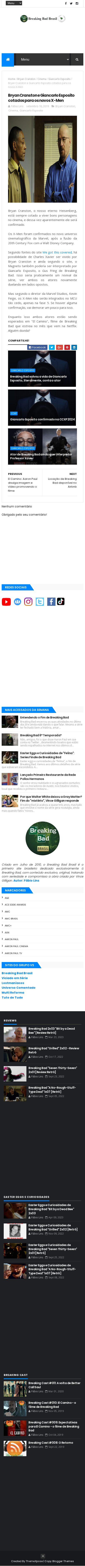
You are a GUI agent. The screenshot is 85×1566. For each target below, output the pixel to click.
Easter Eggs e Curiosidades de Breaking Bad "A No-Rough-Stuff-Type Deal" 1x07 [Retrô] (52, 1269)
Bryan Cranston (26, 79)
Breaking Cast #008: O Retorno (50, 1443)
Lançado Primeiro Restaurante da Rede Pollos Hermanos (48, 777)
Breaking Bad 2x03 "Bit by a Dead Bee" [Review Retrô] (51, 1031)
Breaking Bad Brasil (17, 973)
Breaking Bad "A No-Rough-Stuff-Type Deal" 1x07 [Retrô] (52, 1090)
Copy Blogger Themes (59, 1561)
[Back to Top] (43, 1556)
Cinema (42, 79)
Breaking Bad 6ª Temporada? (40, 735)
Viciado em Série (15, 978)
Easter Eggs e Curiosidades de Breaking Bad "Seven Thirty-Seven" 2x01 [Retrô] (52, 1249)
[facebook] (66, 3)
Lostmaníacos (13, 983)
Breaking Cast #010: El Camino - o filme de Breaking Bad (52, 1405)
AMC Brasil (11, 918)
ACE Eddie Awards (15, 904)
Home (11, 79)
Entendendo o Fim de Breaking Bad (44, 717)
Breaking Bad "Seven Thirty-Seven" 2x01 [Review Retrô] (52, 1070)
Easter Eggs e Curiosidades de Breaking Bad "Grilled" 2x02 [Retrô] (53, 1227)
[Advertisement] (42, 660)
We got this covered (57, 252)
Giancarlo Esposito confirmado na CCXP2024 (42, 419)
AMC (7, 911)
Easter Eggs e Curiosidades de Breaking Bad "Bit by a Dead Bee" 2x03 (51, 1209)
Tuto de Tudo (12, 997)
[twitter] (71, 3)
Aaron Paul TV (13, 953)
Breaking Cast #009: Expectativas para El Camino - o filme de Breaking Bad (53, 1426)
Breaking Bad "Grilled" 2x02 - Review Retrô (53, 1050)
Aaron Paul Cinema (16, 946)
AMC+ (8, 925)
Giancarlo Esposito (59, 79)
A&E (7, 898)
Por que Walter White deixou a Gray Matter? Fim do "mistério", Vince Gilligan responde (51, 799)
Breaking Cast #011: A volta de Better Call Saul (54, 1385)
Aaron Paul (12, 939)
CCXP (14, 413)
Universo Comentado (18, 988)
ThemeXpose (34, 1561)
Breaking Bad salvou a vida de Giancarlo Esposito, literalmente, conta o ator (38, 378)
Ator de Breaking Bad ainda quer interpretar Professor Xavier (41, 456)
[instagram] (77, 3)
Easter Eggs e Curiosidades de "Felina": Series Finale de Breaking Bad (47, 755)
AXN (7, 932)
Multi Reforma (13, 993)
